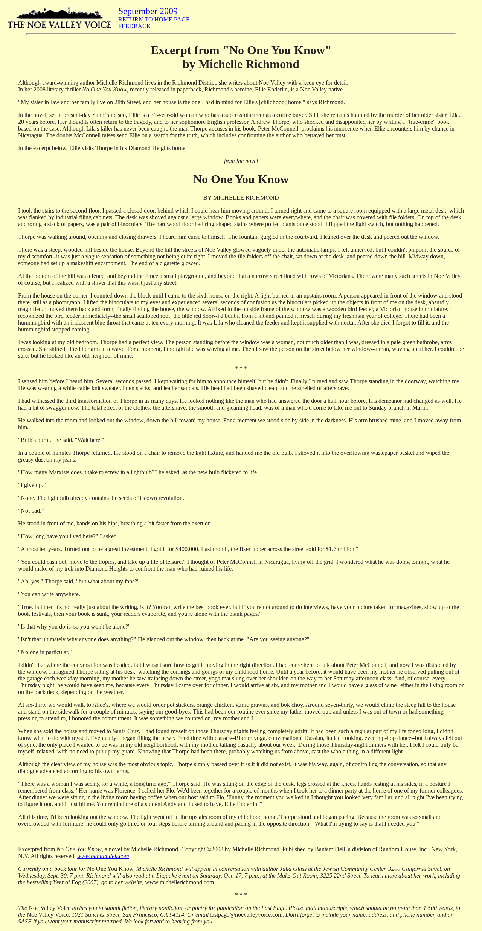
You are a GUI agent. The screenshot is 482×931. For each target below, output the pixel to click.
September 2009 (148, 11)
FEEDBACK (134, 26)
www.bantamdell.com (103, 856)
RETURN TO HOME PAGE (154, 19)
